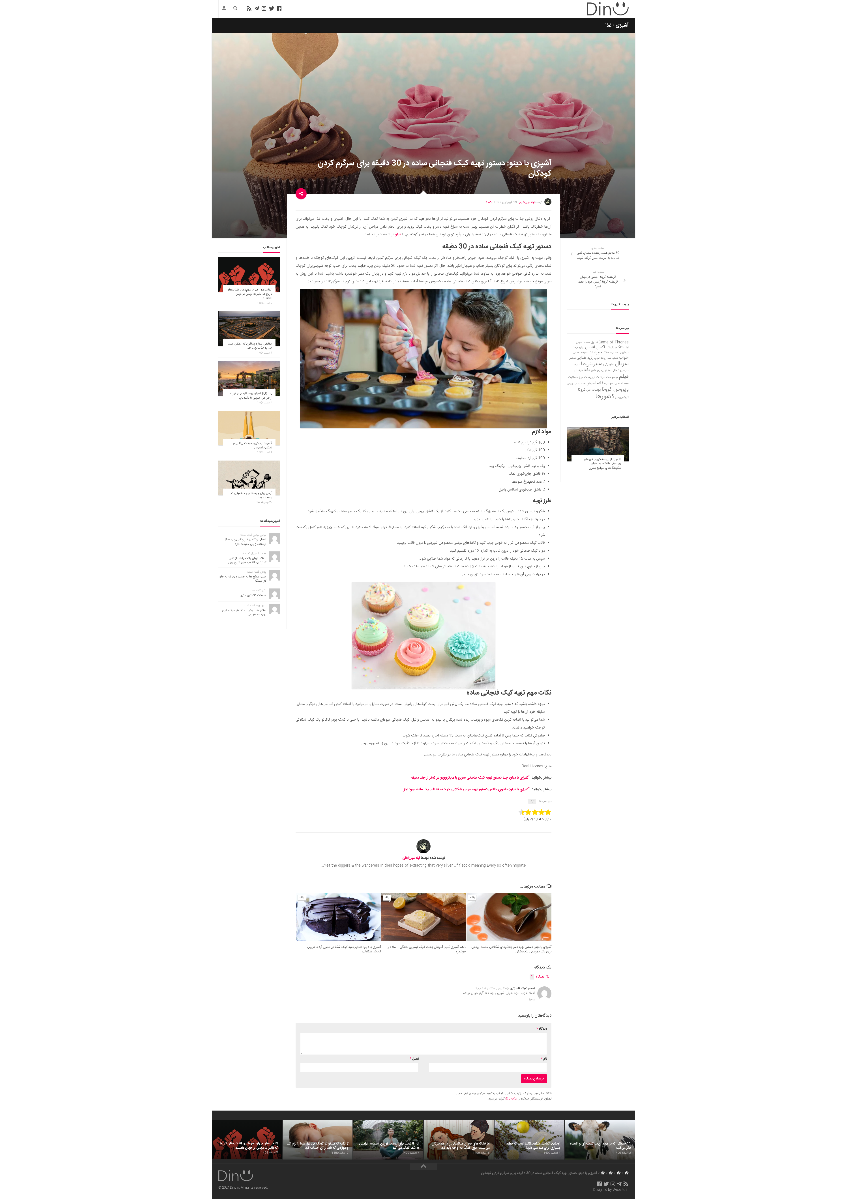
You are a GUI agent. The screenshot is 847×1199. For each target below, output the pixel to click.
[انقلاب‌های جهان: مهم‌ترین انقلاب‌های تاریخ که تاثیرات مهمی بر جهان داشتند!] (249, 274)
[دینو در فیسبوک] (279, 8)
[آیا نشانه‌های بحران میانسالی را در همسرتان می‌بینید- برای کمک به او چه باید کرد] (459, 1140)
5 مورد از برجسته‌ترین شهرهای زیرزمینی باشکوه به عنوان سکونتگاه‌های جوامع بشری (602, 464)
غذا (608, 25)
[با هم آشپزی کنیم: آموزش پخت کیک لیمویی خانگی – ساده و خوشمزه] (423, 917)
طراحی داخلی (620, 370)
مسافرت (573, 377)
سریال (622, 364)
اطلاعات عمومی (583, 343)
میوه (606, 384)
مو (611, 383)
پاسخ (532, 999)
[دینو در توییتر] (271, 8)
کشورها (605, 396)
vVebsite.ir (620, 1190)
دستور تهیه (612, 358)
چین (589, 390)
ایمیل (414, 1059)
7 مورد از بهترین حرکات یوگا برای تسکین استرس (252, 445)
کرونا (582, 389)
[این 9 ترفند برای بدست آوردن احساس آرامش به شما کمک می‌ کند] (388, 1140)
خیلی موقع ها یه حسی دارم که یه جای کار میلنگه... (242, 579)
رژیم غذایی (585, 357)
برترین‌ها (578, 347)
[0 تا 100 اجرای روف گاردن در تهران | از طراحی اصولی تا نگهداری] (249, 378)
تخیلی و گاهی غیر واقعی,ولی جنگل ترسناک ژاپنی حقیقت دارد (245, 542)
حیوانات (595, 352)
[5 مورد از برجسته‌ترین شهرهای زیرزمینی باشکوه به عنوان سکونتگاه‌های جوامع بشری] (598, 444)
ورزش (570, 384)
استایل (594, 343)
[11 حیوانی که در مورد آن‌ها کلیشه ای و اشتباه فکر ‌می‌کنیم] (600, 1140)
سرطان (572, 358)
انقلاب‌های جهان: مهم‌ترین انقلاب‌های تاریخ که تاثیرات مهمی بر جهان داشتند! (249, 294)
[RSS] (249, 8)
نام (544, 1059)
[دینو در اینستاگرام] (264, 8)
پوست (596, 390)
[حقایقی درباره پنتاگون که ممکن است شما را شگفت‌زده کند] (249, 328)
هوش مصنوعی (584, 383)
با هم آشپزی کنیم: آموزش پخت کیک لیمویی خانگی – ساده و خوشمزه (427, 949)
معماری (617, 383)
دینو (398, 234)
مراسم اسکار (612, 377)
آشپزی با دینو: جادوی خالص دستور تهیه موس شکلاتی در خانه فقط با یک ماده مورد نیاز (467, 789)
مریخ (581, 377)
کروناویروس (622, 397)
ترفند (617, 353)
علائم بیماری (604, 370)
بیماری (624, 352)
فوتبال (578, 370)
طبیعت (576, 364)
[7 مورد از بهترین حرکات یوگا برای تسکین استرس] (249, 428)
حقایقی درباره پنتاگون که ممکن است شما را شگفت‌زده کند (250, 346)
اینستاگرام (622, 347)
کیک (532, 801)
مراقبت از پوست (594, 377)
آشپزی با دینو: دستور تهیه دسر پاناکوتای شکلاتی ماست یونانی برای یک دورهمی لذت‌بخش (511, 949)
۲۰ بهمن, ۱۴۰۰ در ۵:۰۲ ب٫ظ (490, 988)
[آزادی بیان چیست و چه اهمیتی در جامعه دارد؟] (249, 478)
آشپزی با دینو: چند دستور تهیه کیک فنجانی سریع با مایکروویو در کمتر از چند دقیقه (470, 778)
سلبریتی (608, 364)
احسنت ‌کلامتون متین (253, 595)
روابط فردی (600, 358)
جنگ (606, 352)
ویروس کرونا (615, 389)
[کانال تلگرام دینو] (256, 8)
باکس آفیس (595, 347)
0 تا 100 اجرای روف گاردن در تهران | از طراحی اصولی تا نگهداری (250, 396)
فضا (587, 370)
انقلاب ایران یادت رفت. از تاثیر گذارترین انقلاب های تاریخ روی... (246, 560)
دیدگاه (537, 977)
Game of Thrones (614, 342)
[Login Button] (224, 9)
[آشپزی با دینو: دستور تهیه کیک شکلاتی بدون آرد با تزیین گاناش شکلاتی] (338, 917)
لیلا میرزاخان (526, 202)
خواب (624, 357)
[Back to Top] (423, 1166)
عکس (593, 370)
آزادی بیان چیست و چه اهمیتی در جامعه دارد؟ (251, 495)
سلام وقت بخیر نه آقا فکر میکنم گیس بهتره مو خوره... (243, 613)
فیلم (624, 376)
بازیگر (610, 347)
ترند (612, 353)
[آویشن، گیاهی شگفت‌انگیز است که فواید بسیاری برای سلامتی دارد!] (529, 1140)
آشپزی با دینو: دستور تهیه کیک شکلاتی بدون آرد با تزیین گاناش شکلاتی (344, 949)
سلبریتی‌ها (591, 364)
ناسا (599, 383)
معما (625, 383)
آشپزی (622, 25)
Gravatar (511, 1099)
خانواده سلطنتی (580, 353)
